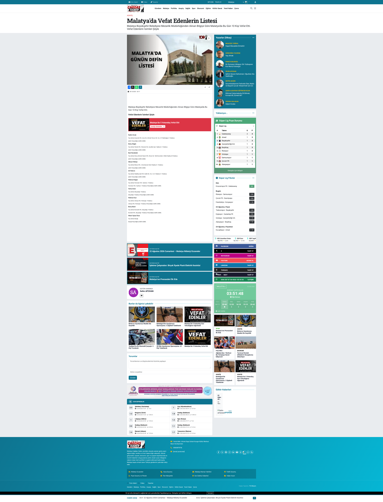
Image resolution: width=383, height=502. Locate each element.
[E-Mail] (141, 295)
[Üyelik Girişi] (254, 2)
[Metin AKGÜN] (220, 83)
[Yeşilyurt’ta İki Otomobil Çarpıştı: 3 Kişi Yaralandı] (142, 337)
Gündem (158, 8)
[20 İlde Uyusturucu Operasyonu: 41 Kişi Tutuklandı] (170, 337)
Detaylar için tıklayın (235, 171)
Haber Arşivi (231, 476)
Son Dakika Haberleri (201, 476)
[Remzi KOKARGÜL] (220, 64)
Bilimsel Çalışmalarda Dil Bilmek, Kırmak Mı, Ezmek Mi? (238, 94)
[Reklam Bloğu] (169, 391)
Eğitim (208, 8)
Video (145, 2)
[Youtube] (237, 452)
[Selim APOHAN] (133, 292)
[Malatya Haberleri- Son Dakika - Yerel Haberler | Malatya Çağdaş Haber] (135, 8)
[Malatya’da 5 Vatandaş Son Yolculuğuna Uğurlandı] (198, 314)
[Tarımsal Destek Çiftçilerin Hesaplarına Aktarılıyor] (245, 343)
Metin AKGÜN (230, 81)
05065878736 (177, 448)
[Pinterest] (226, 452)
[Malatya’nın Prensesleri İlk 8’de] (224, 320)
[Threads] (240, 452)
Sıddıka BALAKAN (232, 101)
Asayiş (181, 8)
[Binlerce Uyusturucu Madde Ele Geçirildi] (142, 314)
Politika (174, 8)
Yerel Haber (228, 8)
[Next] (244, 452)
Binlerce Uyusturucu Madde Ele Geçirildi (244, 332)
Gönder (133, 378)
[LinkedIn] (233, 452)
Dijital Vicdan (230, 104)
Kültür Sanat (217, 8)
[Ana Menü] (255, 8)
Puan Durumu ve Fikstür (139, 476)
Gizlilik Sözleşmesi (199, 493)
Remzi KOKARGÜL (232, 62)
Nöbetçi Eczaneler (137, 472)
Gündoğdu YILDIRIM (233, 53)
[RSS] (251, 452)
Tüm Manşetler (168, 476)
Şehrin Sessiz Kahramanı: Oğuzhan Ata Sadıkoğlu (240, 75)
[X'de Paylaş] (132, 87)
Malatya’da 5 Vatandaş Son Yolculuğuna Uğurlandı (194, 324)
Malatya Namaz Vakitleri (203, 472)
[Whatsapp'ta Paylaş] (136, 87)
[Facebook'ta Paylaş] (129, 87)
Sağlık (187, 8)
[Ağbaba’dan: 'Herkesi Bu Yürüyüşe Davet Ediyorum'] (224, 343)
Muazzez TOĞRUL (232, 43)
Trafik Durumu (231, 472)
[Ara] (251, 8)
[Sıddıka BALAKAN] (220, 103)
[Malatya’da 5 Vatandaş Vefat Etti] (198, 337)
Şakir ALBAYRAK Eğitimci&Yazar (238, 91)
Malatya (166, 8)
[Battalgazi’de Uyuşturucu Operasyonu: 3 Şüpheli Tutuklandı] (170, 314)
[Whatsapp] (248, 452)
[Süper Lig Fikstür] (253, 178)
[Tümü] (253, 38)
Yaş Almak (229, 56)
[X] (222, 452)
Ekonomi (200, 8)
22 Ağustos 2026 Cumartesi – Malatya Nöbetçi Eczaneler (219, 397)
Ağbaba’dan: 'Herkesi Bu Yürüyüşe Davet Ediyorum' (223, 355)
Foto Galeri (134, 2)
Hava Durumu (167, 472)
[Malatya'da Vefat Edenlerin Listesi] (169, 60)
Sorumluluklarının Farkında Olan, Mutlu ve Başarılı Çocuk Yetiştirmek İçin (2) (240, 85)
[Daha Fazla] (140, 87)
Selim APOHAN (146, 291)
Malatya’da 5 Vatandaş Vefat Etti (196, 346)
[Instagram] (229, 452)
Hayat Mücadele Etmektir (235, 46)
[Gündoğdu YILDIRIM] (220, 54)
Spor (193, 8)
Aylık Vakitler (221, 311)
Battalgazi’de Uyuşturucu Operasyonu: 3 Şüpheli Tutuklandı (169, 324)
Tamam (210, 493)
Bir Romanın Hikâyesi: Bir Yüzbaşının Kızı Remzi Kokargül (239, 65)
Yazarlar (155, 2)
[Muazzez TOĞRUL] (220, 45)
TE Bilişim (252, 486)
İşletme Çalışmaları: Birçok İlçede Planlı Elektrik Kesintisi (222, 498)
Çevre (236, 8)
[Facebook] (218, 452)
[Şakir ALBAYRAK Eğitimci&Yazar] (220, 93)
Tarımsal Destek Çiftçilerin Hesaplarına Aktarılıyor (245, 355)
